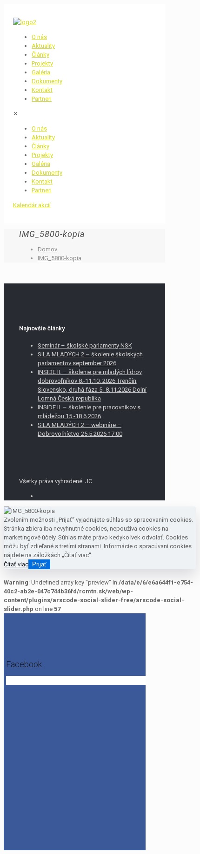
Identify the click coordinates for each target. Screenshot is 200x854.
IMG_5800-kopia (59, 258)
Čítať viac (16, 564)
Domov (47, 249)
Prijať (39, 564)
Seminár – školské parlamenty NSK (85, 345)
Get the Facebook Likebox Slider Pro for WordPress (70, 681)
